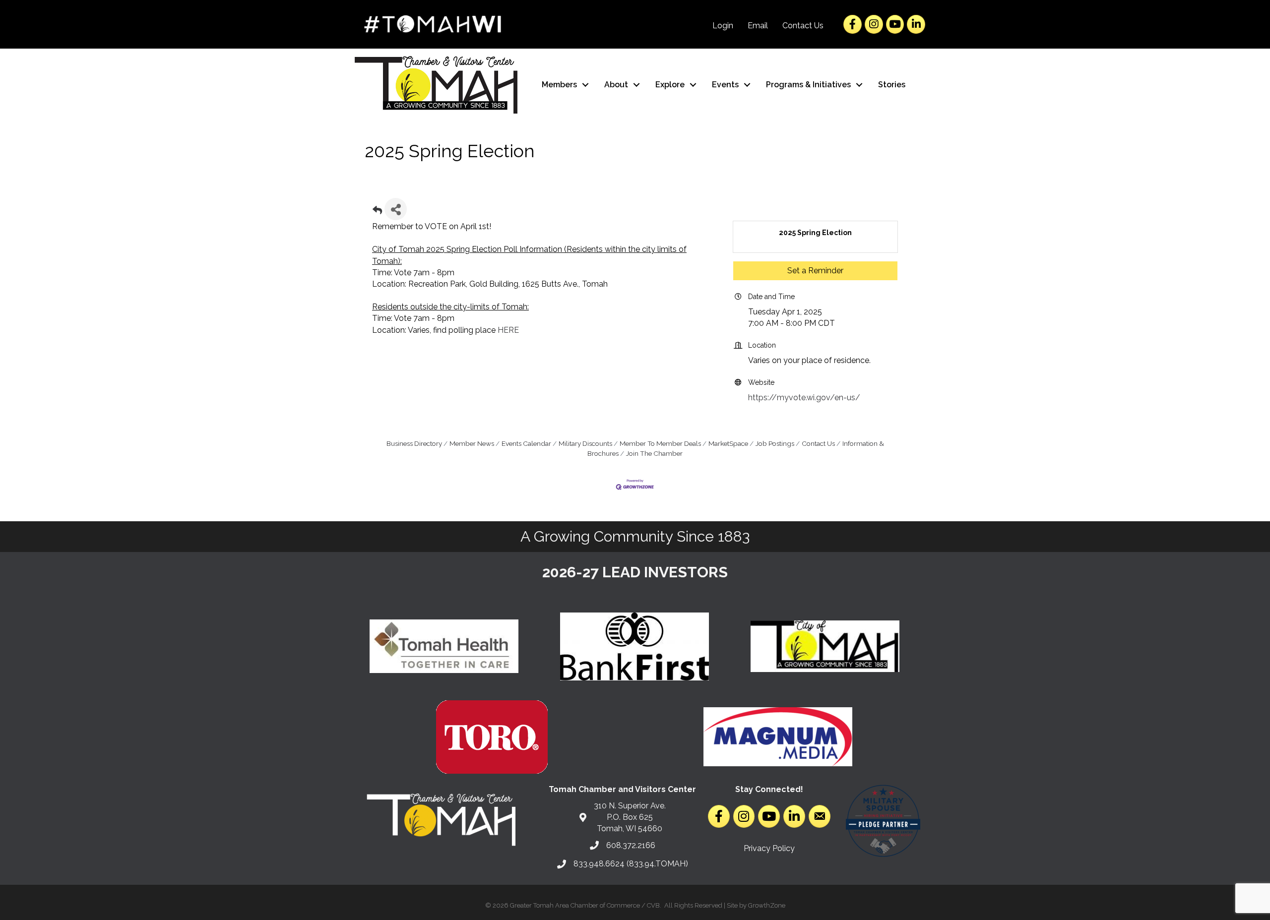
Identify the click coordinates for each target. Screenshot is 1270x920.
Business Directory (414, 443)
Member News (471, 443)
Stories (891, 84)
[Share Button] (395, 209)
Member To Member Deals (660, 443)
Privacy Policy (769, 848)
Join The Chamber (654, 453)
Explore (670, 84)
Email (758, 25)
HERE (508, 330)
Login (722, 25)
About (616, 84)
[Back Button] (377, 212)
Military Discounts (585, 443)
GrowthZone (766, 905)
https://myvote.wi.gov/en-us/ (804, 397)
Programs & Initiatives (808, 84)
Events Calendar (526, 443)
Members (559, 84)
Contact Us (803, 25)
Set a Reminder (815, 270)
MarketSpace (728, 443)
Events (725, 84)
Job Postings (775, 443)
